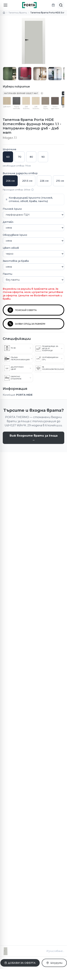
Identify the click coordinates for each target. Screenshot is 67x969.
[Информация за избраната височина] (32, 189)
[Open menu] (5, 5)
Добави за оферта (22, 962)
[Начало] (4, 12)
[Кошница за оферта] (53, 5)
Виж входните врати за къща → (34, 437)
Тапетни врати (18, 12)
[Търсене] (60, 5)
